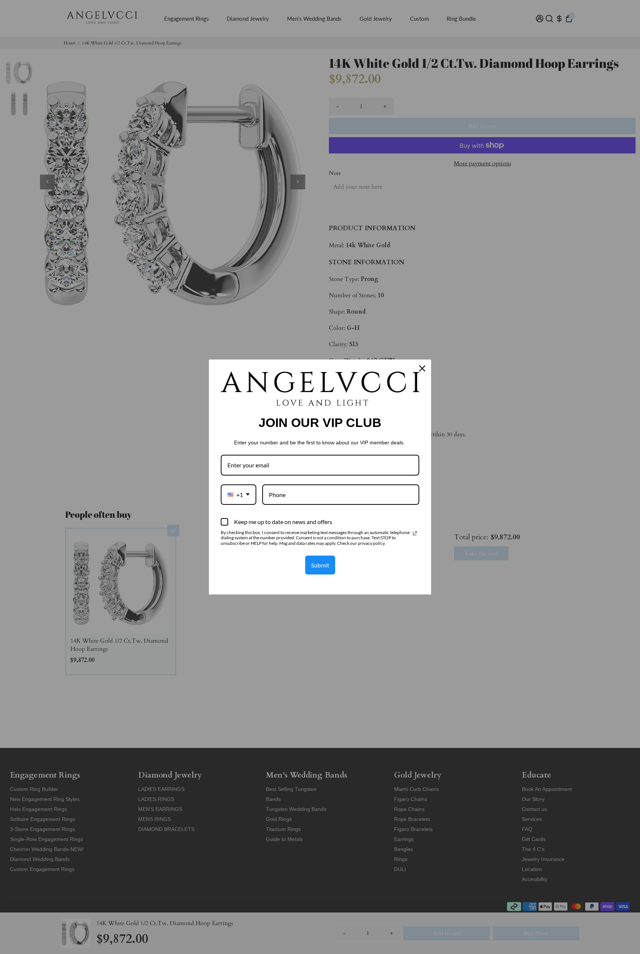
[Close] (422, 368)
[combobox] (238, 494)
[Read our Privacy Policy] (414, 533)
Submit (320, 565)
